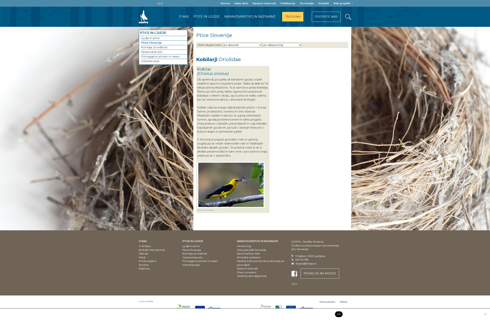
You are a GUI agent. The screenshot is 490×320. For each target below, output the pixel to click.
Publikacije (288, 3)
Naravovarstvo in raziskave (250, 16)
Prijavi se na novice (320, 273)
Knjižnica (144, 268)
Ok (339, 314)
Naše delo (241, 3)
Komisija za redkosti (154, 47)
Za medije (307, 3)
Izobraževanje (150, 61)
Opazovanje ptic (152, 52)
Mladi (142, 257)
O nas (184, 16)
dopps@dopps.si (305, 263)
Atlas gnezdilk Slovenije (251, 249)
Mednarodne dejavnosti (252, 275)
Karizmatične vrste (248, 253)
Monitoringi (244, 246)
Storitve (144, 264)
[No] (485, 314)
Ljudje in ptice (150, 38)
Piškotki (343, 301)
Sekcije (143, 253)
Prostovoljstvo (147, 261)
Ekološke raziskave (249, 257)
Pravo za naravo (246, 272)
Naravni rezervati (264, 3)
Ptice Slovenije (151, 42)
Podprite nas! (326, 16)
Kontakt (323, 3)
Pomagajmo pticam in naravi (160, 56)
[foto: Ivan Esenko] (231, 185)
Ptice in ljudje (207, 16)
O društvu (145, 246)
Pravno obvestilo (327, 301)
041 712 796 (301, 259)
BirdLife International (152, 249)
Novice (225, 3)
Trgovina (292, 16)
